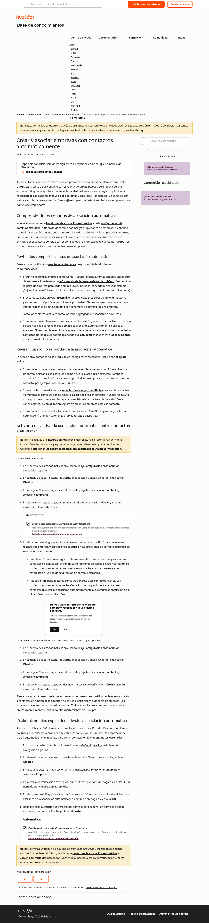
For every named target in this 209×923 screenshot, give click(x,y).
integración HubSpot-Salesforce (67, 439)
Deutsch (74, 49)
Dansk (74, 90)
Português (75, 57)
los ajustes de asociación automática (69, 223)
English (74, 110)
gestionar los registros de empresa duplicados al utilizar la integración (77, 448)
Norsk (73, 94)
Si (25, 879)
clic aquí (140, 130)
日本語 (74, 53)
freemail (62, 297)
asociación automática (62, 264)
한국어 (74, 98)
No (41, 879)
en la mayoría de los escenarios (103, 737)
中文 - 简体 (75, 106)
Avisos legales (116, 913)
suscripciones (81, 164)
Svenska (75, 77)
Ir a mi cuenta (77, 118)
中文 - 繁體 (75, 86)
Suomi (73, 81)
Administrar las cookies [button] (174, 913)
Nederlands (76, 65)
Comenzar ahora (180, 4)
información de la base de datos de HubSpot (86, 281)
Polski (73, 73)
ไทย (72, 102)
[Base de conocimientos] (25, 18)
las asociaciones (121, 334)
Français (75, 61)
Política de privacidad (142, 913)
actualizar (86, 334)
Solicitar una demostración (146, 4)
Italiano (74, 69)
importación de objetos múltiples (82, 390)
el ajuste (121, 356)
